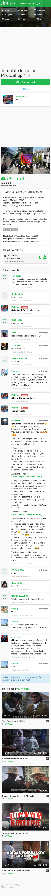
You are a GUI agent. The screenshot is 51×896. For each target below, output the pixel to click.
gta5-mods (16, 275)
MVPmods (20, 96)
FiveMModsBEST (19, 358)
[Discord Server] (16, 99)
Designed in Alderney (10, 884)
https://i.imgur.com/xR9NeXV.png (26, 476)
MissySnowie (17, 420)
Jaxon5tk (15, 345)
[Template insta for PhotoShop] (25, 160)
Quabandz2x (17, 294)
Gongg (14, 608)
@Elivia (14, 398)
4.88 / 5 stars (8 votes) (9, 185)
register (35, 677)
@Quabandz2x (18, 310)
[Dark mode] (43, 3)
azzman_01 (16, 637)
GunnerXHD (16, 583)
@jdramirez (24, 398)
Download (27, 82)
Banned (24, 307)
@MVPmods (17, 423)
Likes (24, 180)
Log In (26, 677)
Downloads (11, 180)
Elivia (13, 332)
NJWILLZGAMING (19, 595)
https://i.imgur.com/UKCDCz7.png (26, 514)
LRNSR (14, 621)
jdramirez (15, 371)
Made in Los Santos (9, 887)
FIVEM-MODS (17, 570)
